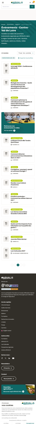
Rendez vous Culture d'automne (18, 184)
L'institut (3, 322)
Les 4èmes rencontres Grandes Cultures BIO (19, 212)
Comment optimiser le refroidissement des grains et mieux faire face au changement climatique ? (21, 102)
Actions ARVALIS (6, 350)
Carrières (3, 327)
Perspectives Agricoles (7, 347)
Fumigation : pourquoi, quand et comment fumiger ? (21, 170)
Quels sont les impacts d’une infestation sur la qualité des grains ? (21, 225)
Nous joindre (8, 378)
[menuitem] (30, 2)
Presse (3, 325)
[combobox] (18, 6)
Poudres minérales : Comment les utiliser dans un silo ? (21, 198)
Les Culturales (5, 344)
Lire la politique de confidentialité (9, 418)
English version (7, 330)
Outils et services (5, 307)
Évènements (4, 310)
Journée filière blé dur (19, 239)
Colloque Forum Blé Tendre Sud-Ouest (20, 141)
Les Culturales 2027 (18, 251)
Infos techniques (5, 305)
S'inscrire (7, 368)
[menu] (3, 2)
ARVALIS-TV (4, 341)
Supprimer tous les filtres (26, 58)
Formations (4, 316)
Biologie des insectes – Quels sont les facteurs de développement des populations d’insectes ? (21, 85)
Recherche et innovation (7, 319)
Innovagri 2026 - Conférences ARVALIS (21, 67)
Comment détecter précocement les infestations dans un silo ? (21, 155)
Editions (3, 313)
